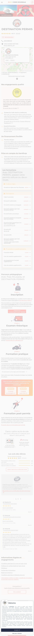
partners (11, 606)
